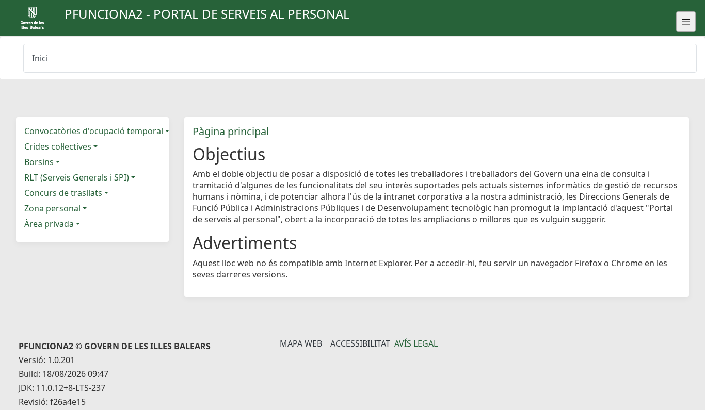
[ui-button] (686, 21)
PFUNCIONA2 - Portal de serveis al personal (207, 13)
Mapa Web (301, 343)
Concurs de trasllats (63, 193)
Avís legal (416, 343)
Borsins (39, 162)
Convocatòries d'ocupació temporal (93, 131)
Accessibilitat (360, 343)
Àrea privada (49, 223)
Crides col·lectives (57, 146)
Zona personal (52, 208)
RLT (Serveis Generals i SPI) (76, 177)
